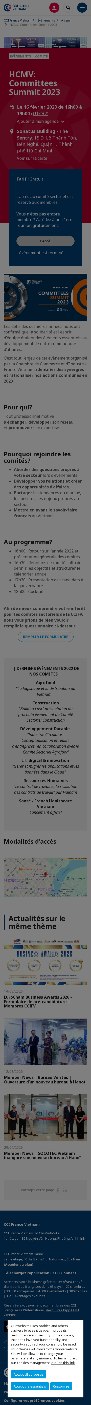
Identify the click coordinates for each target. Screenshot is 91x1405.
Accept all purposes (28, 1374)
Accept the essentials (30, 1386)
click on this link (63, 1362)
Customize (61, 1386)
